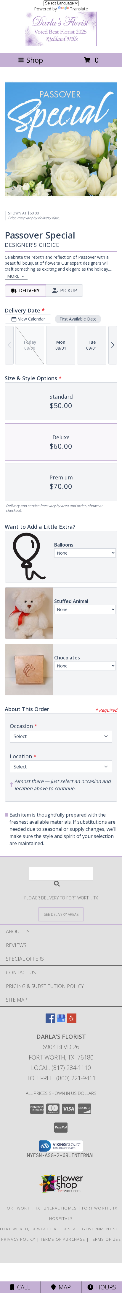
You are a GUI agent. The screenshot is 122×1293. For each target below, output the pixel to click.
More (13, 276)
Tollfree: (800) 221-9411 (61, 1078)
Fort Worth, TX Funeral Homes (40, 1208)
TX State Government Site (92, 1229)
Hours (104, 1287)
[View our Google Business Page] (61, 1021)
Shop (34, 60)
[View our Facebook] (50, 1021)
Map (63, 1287)
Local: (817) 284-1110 (61, 1068)
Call (22, 1287)
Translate (79, 9)
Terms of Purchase (62, 1239)
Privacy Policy (18, 1239)
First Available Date (78, 319)
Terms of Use (105, 1239)
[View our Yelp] (71, 1021)
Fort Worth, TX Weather (28, 1229)
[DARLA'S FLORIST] (61, 44)
